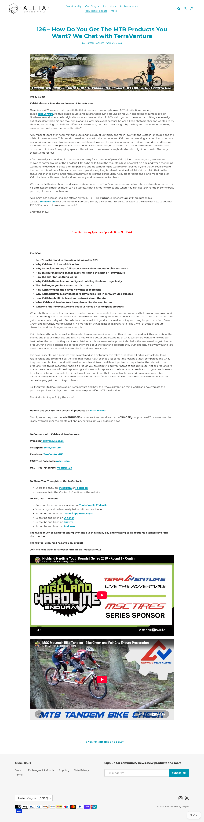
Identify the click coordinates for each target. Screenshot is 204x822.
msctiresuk (63, 460)
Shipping (63, 770)
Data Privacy (81, 770)
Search (19, 770)
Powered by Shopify (179, 806)
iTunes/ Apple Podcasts (78, 513)
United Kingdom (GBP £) (33, 798)
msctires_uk (64, 467)
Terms (18, 774)
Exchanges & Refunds (41, 770)
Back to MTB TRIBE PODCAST (104, 742)
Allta (167, 806)
